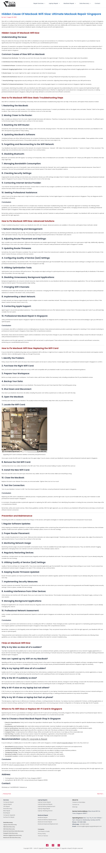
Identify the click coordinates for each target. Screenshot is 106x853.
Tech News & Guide (44, 831)
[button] (44, 3)
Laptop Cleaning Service (45, 811)
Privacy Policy (42, 833)
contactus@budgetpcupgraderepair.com (89, 826)
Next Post (100, 793)
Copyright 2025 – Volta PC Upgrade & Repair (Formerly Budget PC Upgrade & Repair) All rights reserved (53, 848)
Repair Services (38, 3)
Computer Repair (8, 802)
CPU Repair (6, 806)
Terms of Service (43, 836)
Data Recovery (84, 3)
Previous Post (6, 793)
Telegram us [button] (23, 787)
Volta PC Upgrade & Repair (34, 739)
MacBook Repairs (18, 746)
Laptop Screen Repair (44, 802)
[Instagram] (53, 845)
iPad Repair (6, 813)
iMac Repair (6, 811)
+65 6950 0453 (84, 824)
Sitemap (74, 807)
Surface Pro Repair (8, 817)
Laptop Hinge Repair (44, 808)
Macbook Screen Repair (45, 822)
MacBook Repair (69, 3)
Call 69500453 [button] (14, 787)
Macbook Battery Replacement (47, 820)
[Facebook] (47, 845)
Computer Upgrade (9, 815)
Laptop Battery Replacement (46, 806)
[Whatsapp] (58, 845)
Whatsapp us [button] (5, 787)
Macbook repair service (80, 763)
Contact (97, 3)
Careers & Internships (78, 802)
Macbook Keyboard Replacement (48, 824)
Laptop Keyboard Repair (45, 804)
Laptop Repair (53, 3)
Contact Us (75, 804)
